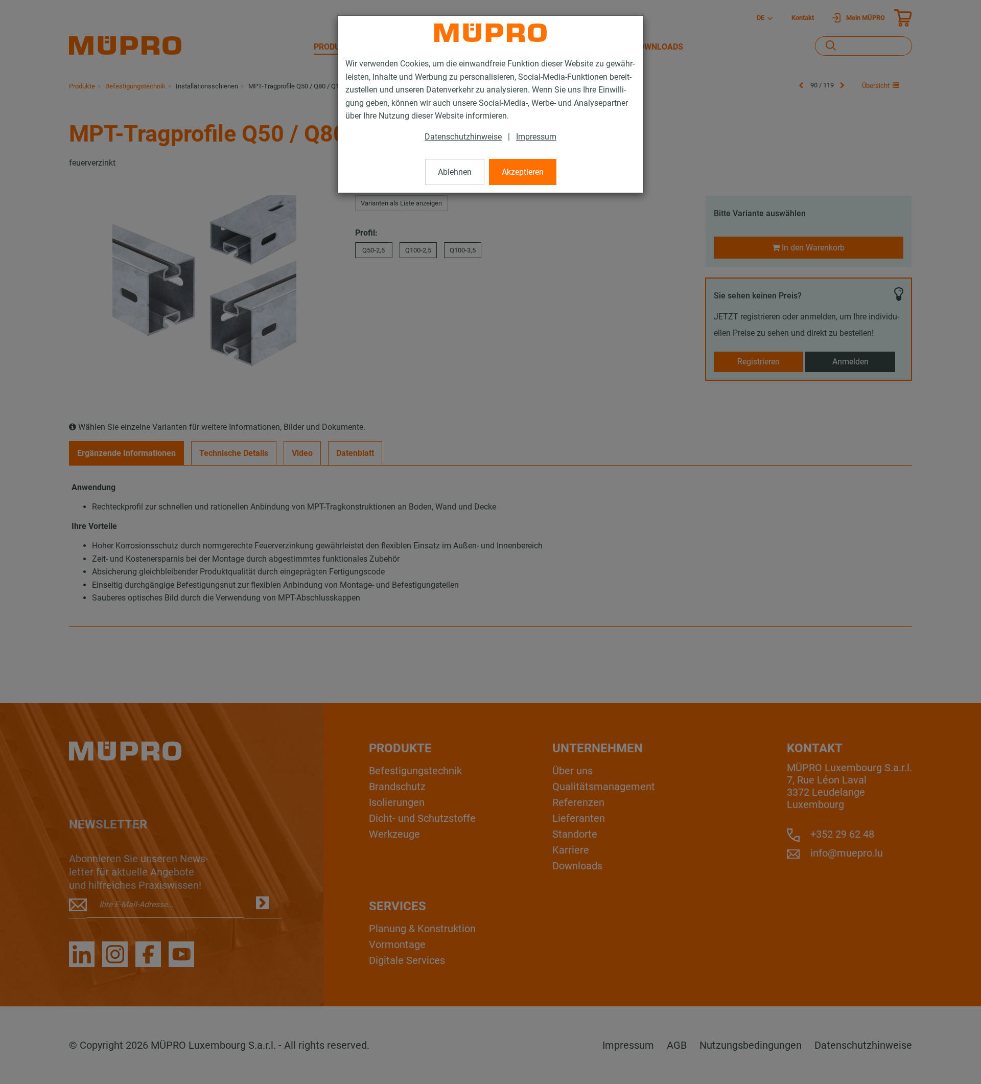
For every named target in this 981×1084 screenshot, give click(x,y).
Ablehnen (455, 172)
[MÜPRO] (490, 33)
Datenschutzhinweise (463, 137)
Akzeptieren (523, 172)
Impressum (536, 137)
